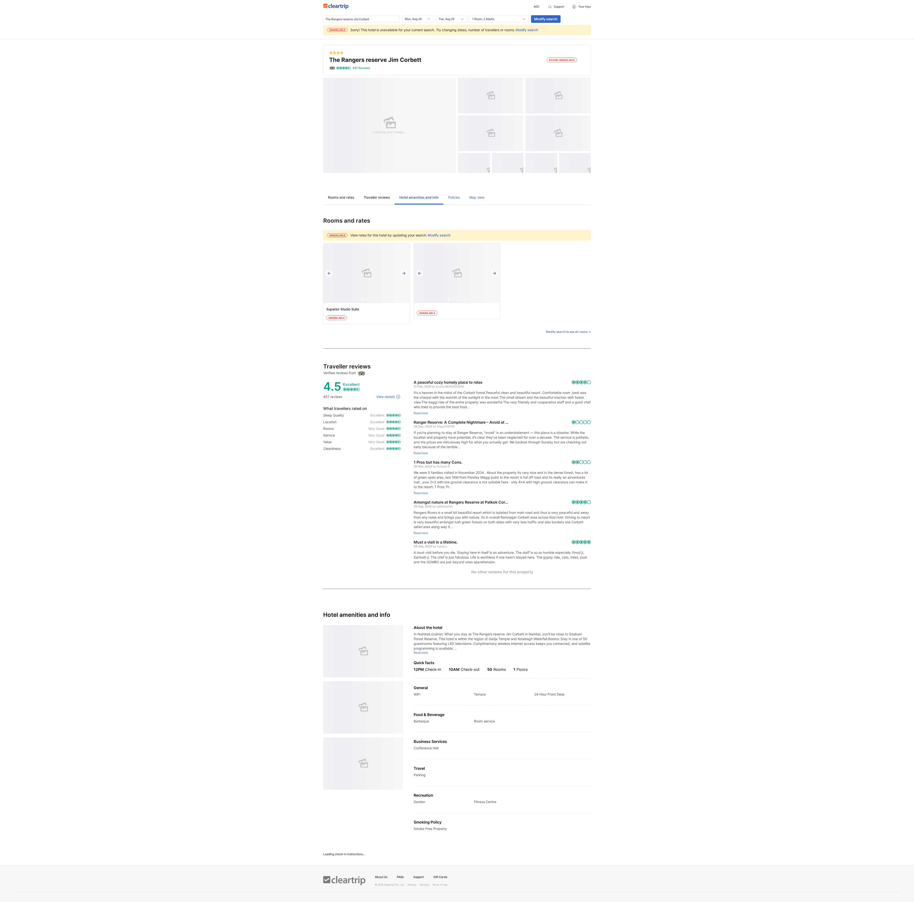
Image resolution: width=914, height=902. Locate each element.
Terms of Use (439, 884)
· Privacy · (412, 884)
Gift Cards (440, 877)
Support (418, 877)
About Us (381, 877)
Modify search (545, 19)
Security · (425, 884)
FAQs (400, 877)
